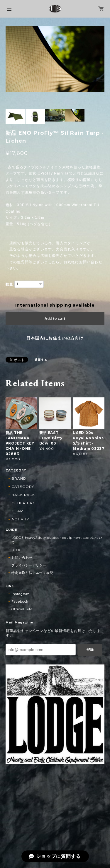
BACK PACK (23, 495)
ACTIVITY (20, 519)
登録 (90, 649)
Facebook (20, 601)
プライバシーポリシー (29, 565)
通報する (41, 360)
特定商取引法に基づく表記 (32, 573)
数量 (9, 284)
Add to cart (55, 319)
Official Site (22, 609)
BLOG (16, 550)
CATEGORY (22, 486)
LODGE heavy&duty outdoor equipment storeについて (56, 540)
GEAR (17, 511)
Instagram (20, 594)
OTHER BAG (23, 503)
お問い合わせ (22, 558)
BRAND (18, 478)
